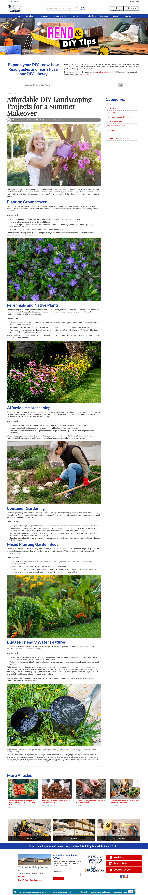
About (116, 16)
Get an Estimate (120, 863)
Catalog (133, 8)
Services (104, 16)
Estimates (116, 9)
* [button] (69, 869)
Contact (128, 16)
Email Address (58, 871)
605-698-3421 (15, 1)
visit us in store (86, 74)
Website (84, 7)
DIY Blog (92, 16)
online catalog (103, 72)
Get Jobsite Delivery (122, 870)
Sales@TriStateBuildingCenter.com (30, 880)
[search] (61, 9)
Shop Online (118, 857)
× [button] (134, 890)
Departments (60, 16)
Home (18, 16)
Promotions (44, 16)
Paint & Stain (77, 16)
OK (131, 892)
